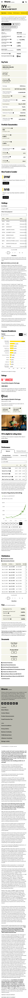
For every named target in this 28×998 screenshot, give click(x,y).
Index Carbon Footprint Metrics (15, 928)
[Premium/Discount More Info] (11, 96)
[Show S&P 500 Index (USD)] (7, 498)
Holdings (9, 13)
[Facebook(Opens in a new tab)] (8, 703)
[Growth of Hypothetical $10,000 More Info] (21, 493)
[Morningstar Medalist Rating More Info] (13, 56)
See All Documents (5, 678)
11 (19, 598)
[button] (26, 2)
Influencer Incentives (6, 738)
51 (19, 252)
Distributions (24, 13)
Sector (21, 218)
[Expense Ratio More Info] (10, 619)
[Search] (26, 2)
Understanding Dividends (8, 560)
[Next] (22, 253)
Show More (14, 255)
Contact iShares (5, 713)
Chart (21, 334)
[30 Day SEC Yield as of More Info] (11, 42)
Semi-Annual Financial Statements (10, 667)
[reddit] (2, 703)
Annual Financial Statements (9, 664)
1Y (9, 523)
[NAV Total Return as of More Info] (10, 39)
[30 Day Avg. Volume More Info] (12, 118)
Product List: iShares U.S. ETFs (10, 671)
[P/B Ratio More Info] (7, 152)
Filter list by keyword (6, 211)
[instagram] (5, 703)
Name (7, 218)
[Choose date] (9, 527)
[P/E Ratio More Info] (7, 160)
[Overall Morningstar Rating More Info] (18, 383)
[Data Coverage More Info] (20, 408)
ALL (21, 523)
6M (6, 523)
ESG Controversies (19, 931)
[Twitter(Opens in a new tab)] (14, 703)
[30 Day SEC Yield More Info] (10, 135)
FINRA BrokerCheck (6, 735)
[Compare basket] (23, 2)
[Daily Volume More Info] (9, 79)
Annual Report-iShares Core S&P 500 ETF (12, 673)
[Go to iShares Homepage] (9, 2)
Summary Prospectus (7, 662)
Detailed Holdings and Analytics (10, 262)
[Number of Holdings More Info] (12, 128)
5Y (14, 523)
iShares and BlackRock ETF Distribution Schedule (14, 669)
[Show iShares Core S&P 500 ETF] (8, 496)
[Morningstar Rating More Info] (9, 53)
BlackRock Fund (5, 758)
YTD (3, 523)
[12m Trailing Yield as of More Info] (11, 45)
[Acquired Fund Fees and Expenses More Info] (8, 613)
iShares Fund (21, 756)
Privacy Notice (5, 728)
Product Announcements (7, 716)
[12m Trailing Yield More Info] (11, 141)
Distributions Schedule (8, 558)
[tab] (8, 451)
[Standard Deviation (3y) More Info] (13, 148)
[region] (14, 45)
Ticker (3, 218)
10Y (17, 523)
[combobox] (14, 209)
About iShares (4, 709)
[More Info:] (17, 263)
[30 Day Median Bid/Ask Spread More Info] (16, 100)
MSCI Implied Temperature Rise (8, 932)
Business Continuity (6, 731)
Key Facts (3, 13)
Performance (16, 13)
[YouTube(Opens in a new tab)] (17, 703)
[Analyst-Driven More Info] (9, 408)
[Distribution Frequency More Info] (13, 113)
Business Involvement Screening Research (11, 929)
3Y (11, 523)
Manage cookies (5, 741)
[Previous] (5, 253)
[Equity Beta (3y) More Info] (10, 156)
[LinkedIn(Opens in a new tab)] (11, 703)
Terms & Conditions (6, 725)
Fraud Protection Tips (7, 719)
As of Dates (4, 206)
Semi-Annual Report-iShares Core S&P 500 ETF (13, 676)
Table (25, 334)
